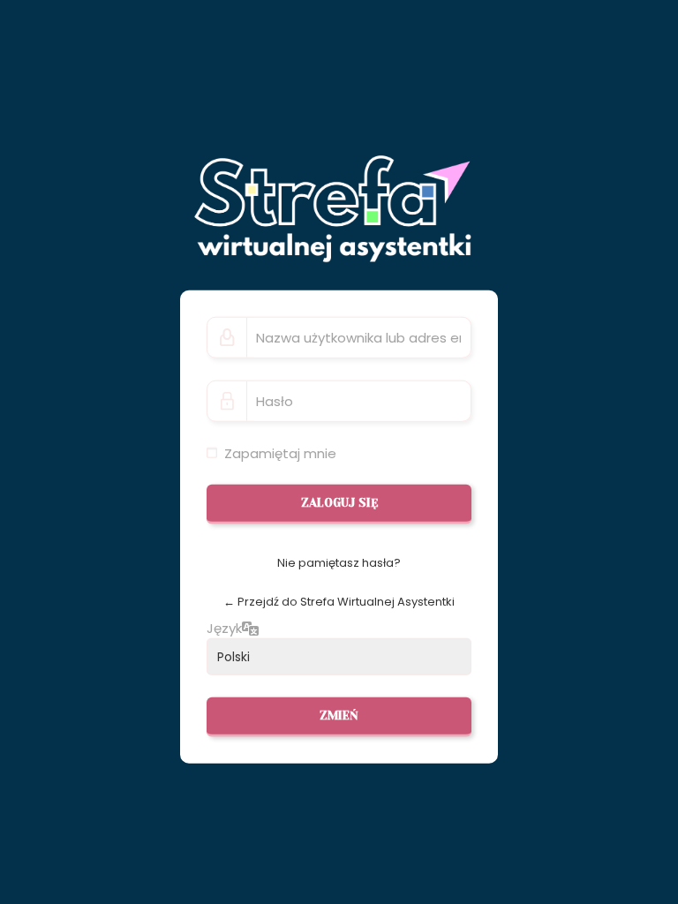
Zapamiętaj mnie (280, 452)
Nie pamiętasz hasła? (339, 562)
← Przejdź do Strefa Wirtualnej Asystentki (339, 600)
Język (224, 628)
